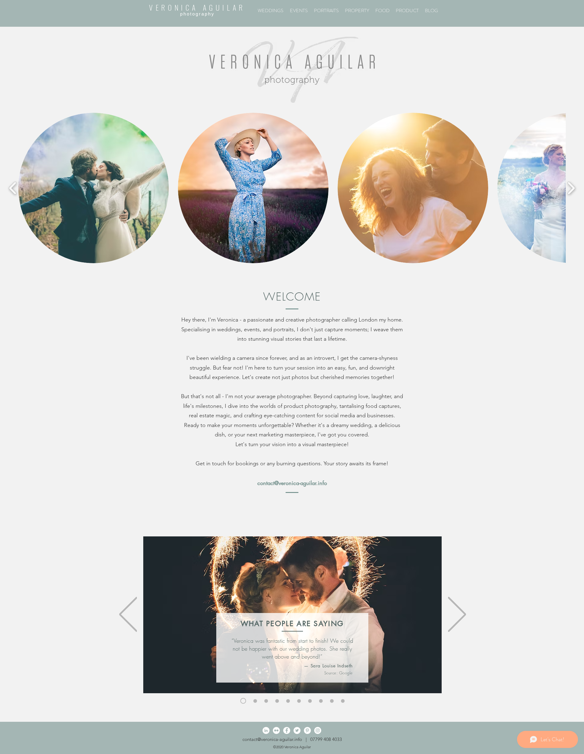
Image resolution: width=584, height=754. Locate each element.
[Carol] (255, 701)
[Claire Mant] (288, 701)
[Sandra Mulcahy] (277, 701)
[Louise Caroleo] (321, 701)
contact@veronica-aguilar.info (292, 483)
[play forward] (571, 188)
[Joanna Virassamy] (299, 701)
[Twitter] (297, 730)
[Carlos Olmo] (332, 701)
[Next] (457, 615)
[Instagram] (317, 730)
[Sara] (243, 701)
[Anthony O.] (310, 701)
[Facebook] (286, 730)
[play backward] (13, 188)
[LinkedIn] (265, 730)
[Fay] (266, 701)
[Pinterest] (307, 730)
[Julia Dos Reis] (343, 701)
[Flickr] (276, 730)
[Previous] (128, 615)
